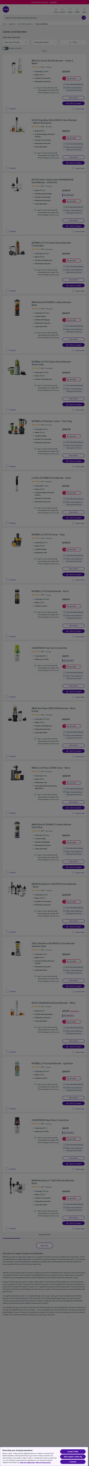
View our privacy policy (43, 1462)
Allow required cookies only (73, 1457)
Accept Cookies (73, 1451)
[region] (44, 1456)
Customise (73, 1462)
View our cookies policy (27, 1462)
